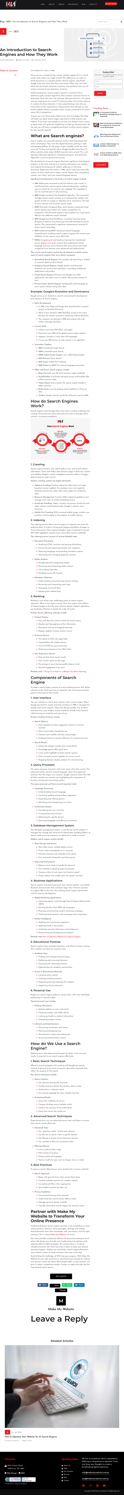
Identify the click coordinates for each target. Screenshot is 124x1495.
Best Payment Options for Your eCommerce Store (110, 135)
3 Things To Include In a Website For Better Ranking (64, 672)
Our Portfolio (73, 4)
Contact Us (93, 4)
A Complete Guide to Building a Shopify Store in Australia (110, 114)
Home (43, 4)
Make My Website (58, 1235)
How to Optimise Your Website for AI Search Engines (31, 1437)
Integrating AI (47, 240)
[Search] (121, 21)
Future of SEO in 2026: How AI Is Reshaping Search (111, 154)
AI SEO (18, 1433)
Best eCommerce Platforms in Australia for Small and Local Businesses (111, 125)
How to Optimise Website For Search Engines (62, 937)
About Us (51, 4)
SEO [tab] (22, 1473)
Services (61, 4)
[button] (43, 1285)
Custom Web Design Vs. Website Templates (109, 145)
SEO (8, 22)
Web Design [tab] (11, 1473)
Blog (83, 4)
